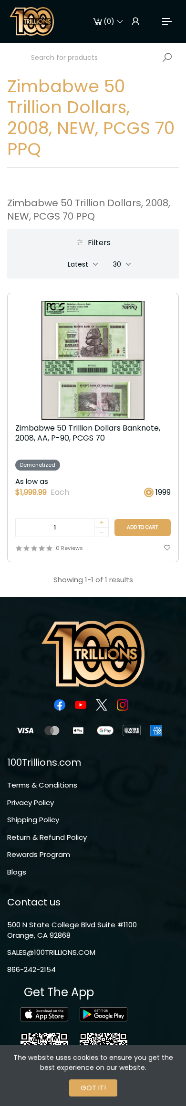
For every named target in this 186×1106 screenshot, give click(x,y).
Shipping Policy (33, 820)
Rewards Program (38, 854)
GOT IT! (93, 1088)
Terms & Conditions (42, 785)
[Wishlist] (167, 548)
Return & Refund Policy (47, 837)
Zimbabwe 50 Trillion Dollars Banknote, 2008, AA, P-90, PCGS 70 (87, 433)
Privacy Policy (30, 803)
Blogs (16, 872)
